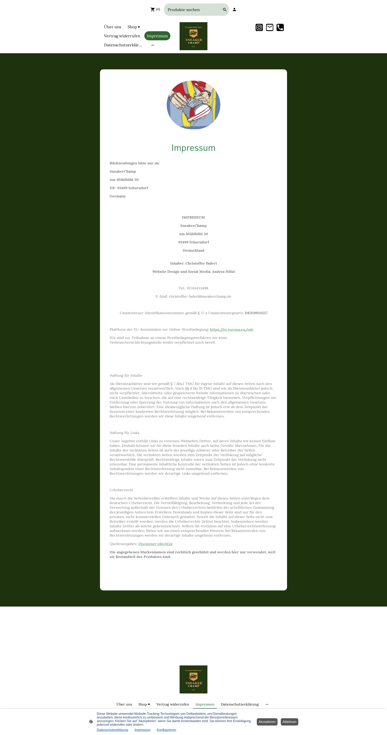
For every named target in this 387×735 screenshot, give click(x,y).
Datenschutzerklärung (112, 730)
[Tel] (280, 27)
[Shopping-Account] (234, 9)
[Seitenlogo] (194, 36)
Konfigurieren (166, 730)
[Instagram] (259, 27)
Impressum (142, 730)
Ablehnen (289, 722)
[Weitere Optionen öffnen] (152, 45)
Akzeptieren (267, 722)
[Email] (269, 27)
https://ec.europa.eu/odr (232, 329)
